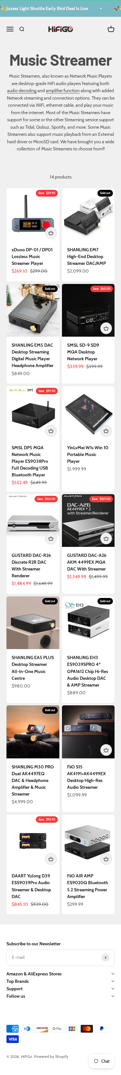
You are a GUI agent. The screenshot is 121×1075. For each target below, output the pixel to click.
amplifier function (63, 90)
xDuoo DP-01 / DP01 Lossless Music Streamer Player (32, 256)
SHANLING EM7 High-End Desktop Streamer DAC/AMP (86, 256)
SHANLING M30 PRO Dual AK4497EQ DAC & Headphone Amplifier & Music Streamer (33, 780)
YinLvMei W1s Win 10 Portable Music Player (87, 454)
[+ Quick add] (51, 233)
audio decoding (21, 90)
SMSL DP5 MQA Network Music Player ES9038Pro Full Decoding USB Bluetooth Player (30, 461)
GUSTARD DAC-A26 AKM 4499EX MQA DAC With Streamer (86, 562)
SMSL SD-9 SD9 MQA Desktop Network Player (83, 352)
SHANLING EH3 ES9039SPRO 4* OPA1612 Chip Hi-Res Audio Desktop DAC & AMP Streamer (87, 671)
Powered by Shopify (51, 1056)
